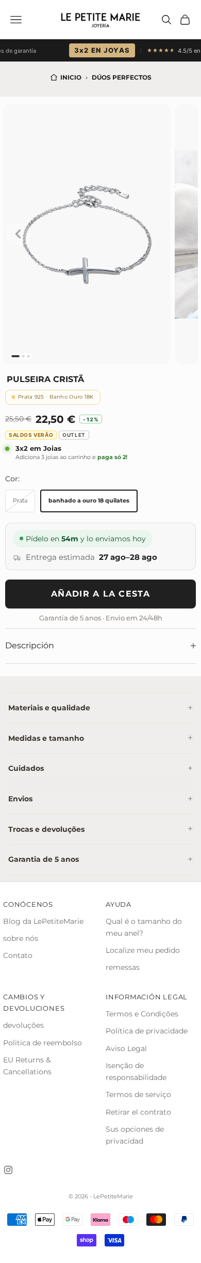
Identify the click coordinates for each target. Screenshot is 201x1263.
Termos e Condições (142, 1013)
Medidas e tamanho (46, 738)
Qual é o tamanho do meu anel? (144, 927)
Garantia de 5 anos (43, 859)
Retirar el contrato (138, 1112)
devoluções (23, 1025)
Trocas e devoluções (46, 829)
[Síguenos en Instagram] (8, 1170)
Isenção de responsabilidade (136, 1071)
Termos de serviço (138, 1094)
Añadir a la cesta (100, 594)
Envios (20, 798)
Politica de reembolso (42, 1042)
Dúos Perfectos (122, 77)
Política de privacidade (147, 1031)
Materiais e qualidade (49, 707)
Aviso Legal (126, 1048)
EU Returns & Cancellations (27, 1065)
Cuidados (26, 768)
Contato (17, 955)
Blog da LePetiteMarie (43, 921)
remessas (123, 967)
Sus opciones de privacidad (135, 1135)
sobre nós (20, 938)
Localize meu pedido (143, 950)
